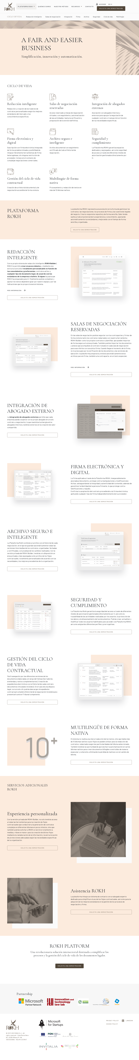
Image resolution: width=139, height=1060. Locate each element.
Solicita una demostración (111, 8)
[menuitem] (26, 6)
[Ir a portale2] (9, 6)
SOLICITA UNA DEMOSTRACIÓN (69, 966)
